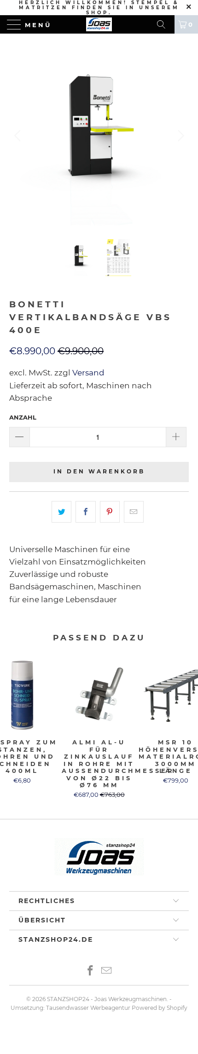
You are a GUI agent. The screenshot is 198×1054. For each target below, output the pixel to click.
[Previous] (19, 135)
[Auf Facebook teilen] (85, 512)
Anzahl (22, 417)
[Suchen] (164, 24)
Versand (87, 372)
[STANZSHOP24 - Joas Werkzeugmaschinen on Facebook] (91, 971)
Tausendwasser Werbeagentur (88, 1007)
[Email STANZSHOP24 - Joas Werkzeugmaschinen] (107, 971)
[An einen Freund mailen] (134, 512)
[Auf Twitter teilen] (61, 512)
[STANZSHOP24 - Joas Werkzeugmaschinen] (99, 24)
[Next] (179, 135)
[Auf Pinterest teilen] (110, 512)
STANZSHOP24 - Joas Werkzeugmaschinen (107, 999)
